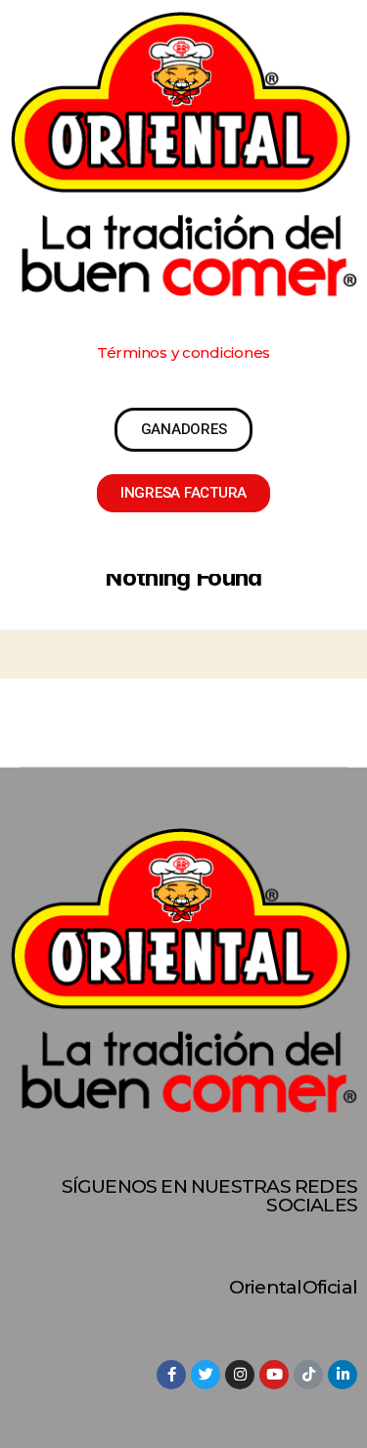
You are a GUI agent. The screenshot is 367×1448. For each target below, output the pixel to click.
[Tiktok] (308, 1374)
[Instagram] (239, 1374)
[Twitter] (205, 1374)
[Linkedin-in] (342, 1374)
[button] (183, 352)
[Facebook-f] (171, 1374)
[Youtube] (274, 1374)
